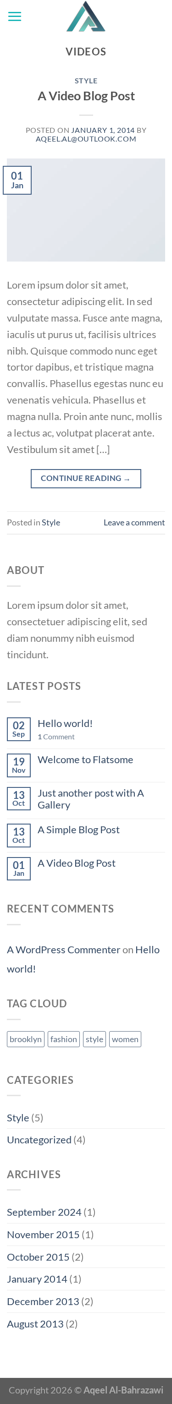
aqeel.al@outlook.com (86, 139)
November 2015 (43, 1234)
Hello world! (65, 723)
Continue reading (86, 478)
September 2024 (44, 1212)
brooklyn (26, 1039)
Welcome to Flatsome (85, 759)
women (125, 1039)
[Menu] (14, 16)
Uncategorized (39, 1139)
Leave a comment (134, 522)
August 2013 (35, 1323)
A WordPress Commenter (64, 949)
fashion (63, 1039)
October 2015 (38, 1257)
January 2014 (37, 1279)
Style (86, 80)
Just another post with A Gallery (91, 799)
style (94, 1039)
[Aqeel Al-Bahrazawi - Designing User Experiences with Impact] (86, 16)
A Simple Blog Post (79, 830)
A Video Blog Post (86, 95)
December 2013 (43, 1301)
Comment (56, 736)
